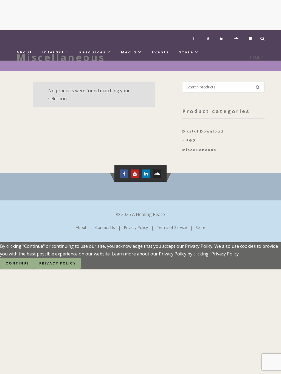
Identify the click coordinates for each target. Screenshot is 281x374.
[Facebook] (194, 36)
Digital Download (202, 131)
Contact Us (105, 227)
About (24, 52)
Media (129, 52)
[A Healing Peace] (57, 15)
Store (186, 52)
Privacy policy (57, 263)
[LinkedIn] (221, 36)
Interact (53, 52)
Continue (17, 263)
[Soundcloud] (235, 36)
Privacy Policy (136, 227)
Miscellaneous (199, 150)
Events (160, 52)
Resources (92, 52)
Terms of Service (172, 227)
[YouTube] (208, 36)
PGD (191, 140)
